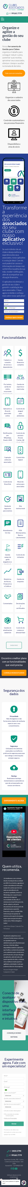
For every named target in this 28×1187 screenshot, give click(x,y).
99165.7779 (15, 13)
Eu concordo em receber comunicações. (12, 1114)
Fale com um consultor (13, 73)
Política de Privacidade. (10, 1118)
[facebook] (11, 1168)
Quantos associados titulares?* (12, 1098)
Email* (6, 1081)
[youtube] (16, 1168)
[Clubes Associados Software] (14, 7)
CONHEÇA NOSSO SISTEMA (14, 1035)
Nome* (6, 1075)
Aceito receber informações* (13, 1110)
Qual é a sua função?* (10, 1092)
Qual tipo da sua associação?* (12, 1104)
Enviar (14, 1124)
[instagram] (13, 1168)
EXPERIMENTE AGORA (14, 800)
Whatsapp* (7, 1087)
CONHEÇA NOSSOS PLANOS (14, 673)
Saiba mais (14, 645)
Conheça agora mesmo (14, 317)
